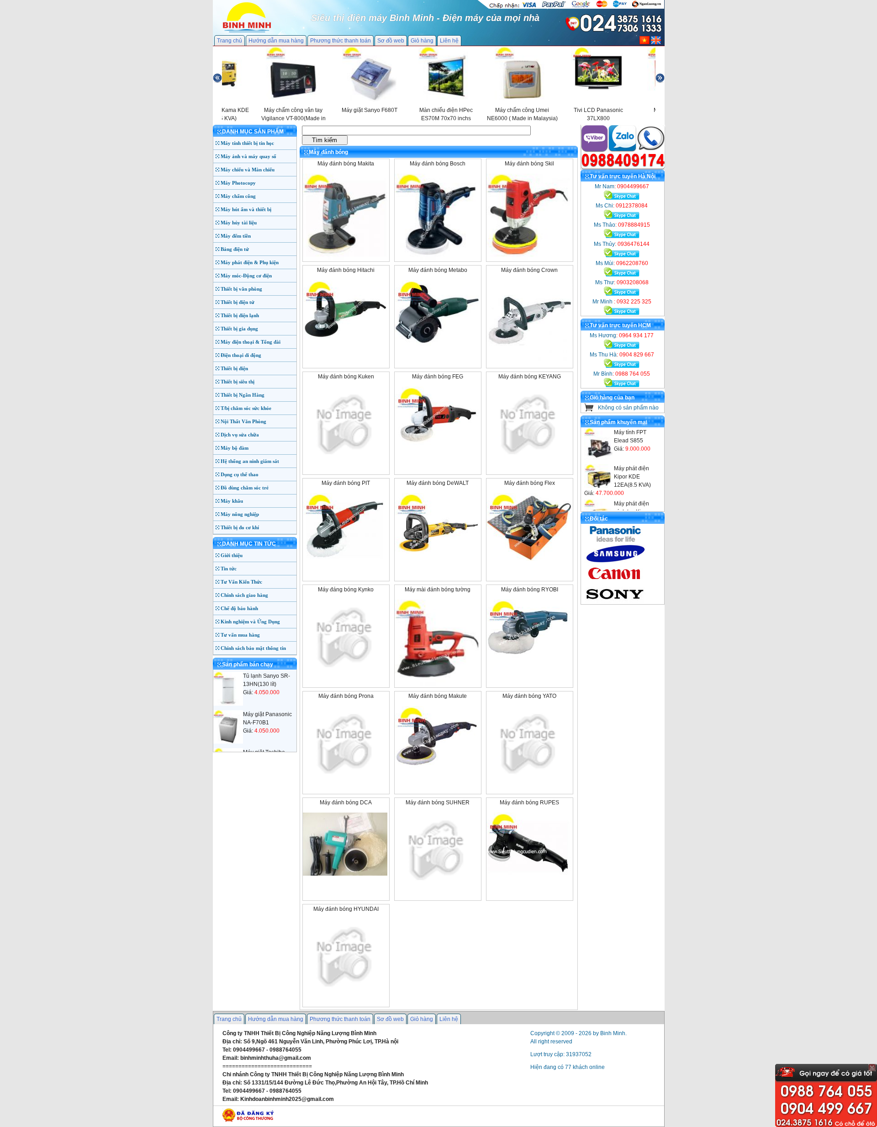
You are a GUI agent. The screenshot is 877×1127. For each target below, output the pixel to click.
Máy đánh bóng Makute (437, 696)
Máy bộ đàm (234, 448)
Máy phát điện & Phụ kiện (250, 262)
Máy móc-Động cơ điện (246, 275)
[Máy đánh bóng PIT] (345, 559)
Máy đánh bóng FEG (437, 376)
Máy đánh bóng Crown (529, 270)
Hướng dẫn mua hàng (276, 40)
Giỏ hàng (422, 40)
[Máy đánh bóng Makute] (437, 772)
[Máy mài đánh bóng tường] (437, 684)
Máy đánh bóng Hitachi (346, 270)
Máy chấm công (238, 196)
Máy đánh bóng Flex (529, 483)
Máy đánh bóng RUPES (529, 802)
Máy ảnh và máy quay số (248, 156)
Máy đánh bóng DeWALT (438, 483)
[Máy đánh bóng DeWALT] (437, 559)
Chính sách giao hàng (244, 595)
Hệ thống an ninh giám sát (250, 461)
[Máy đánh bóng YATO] (528, 779)
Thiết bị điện (234, 368)
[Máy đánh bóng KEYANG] (528, 460)
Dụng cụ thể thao (240, 474)
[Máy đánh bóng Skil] (528, 258)
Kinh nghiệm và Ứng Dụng (250, 621)
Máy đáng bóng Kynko (346, 589)
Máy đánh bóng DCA (346, 802)
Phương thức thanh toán (340, 40)
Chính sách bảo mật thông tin (253, 648)
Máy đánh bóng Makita (345, 163)
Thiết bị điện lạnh (240, 315)
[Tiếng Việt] (644, 42)
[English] (656, 42)
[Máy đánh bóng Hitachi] (345, 346)
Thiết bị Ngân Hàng (242, 395)
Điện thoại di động (241, 355)
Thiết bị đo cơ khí (240, 527)
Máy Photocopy (238, 183)
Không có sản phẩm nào (628, 407)
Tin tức (229, 568)
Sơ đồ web (390, 40)
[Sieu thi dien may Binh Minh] (247, 31)
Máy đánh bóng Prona (346, 696)
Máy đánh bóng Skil (529, 163)
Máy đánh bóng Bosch (437, 163)
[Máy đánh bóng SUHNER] (437, 886)
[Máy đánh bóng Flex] (528, 559)
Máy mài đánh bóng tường (437, 589)
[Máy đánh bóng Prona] (345, 779)
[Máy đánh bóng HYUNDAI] (345, 992)
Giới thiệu (232, 555)
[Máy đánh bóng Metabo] (437, 346)
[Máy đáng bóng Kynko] (345, 673)
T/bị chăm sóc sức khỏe (246, 408)
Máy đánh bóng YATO (529, 696)
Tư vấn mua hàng (240, 635)
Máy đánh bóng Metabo (437, 270)
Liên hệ (449, 40)
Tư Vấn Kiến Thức (241, 582)
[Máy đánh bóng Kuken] (345, 460)
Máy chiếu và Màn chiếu (248, 169)
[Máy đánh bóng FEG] (437, 452)
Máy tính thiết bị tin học (247, 143)
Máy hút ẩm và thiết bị (246, 209)
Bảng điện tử (235, 249)
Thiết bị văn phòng (241, 289)
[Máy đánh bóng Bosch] (437, 258)
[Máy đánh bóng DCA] (345, 874)
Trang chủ (229, 40)
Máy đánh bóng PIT (346, 483)
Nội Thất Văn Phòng (243, 421)
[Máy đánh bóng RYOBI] (528, 665)
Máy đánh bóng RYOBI (529, 589)
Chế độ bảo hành (239, 608)
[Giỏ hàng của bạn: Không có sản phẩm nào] (589, 409)
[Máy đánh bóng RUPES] (528, 878)
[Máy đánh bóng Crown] (528, 363)
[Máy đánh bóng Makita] (345, 258)
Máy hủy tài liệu (239, 222)
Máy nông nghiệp (240, 514)
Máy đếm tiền (236, 236)
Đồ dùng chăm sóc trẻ (245, 487)
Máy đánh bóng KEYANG (529, 376)
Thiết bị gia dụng (239, 328)
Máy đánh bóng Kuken (346, 376)
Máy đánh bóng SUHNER (438, 802)
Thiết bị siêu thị (237, 381)
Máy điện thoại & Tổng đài (250, 342)
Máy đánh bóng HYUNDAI (346, 909)
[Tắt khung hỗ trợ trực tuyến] (872, 1067)
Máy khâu (232, 501)
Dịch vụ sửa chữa (240, 434)
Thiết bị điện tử (237, 302)
